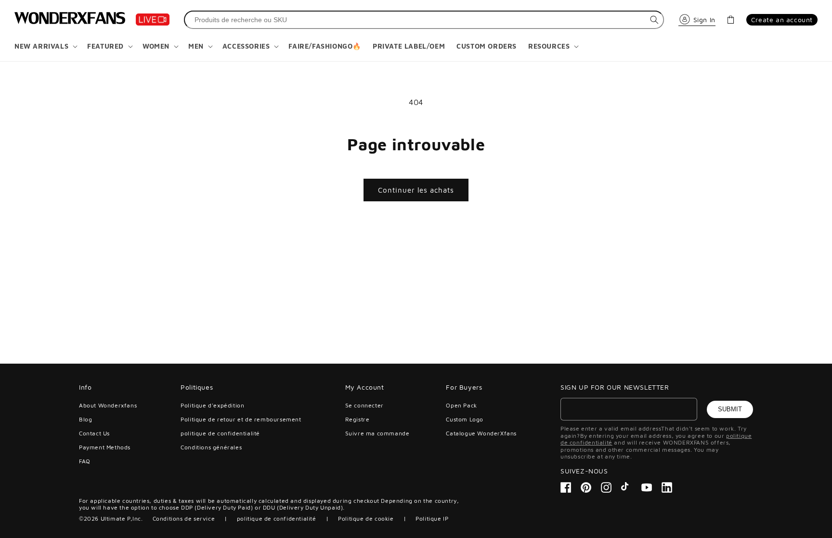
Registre (357, 419)
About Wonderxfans (108, 405)
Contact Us (94, 433)
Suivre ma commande (377, 433)
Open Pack (461, 405)
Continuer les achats (416, 190)
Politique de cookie (365, 518)
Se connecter (364, 405)
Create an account (782, 19)
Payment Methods (104, 447)
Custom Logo (464, 419)
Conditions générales (211, 447)
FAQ (85, 461)
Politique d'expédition (212, 405)
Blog (85, 419)
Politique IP (432, 518)
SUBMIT (730, 409)
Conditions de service (184, 518)
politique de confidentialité (220, 433)
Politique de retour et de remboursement (241, 419)
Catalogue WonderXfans (481, 433)
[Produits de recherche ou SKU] (654, 20)
